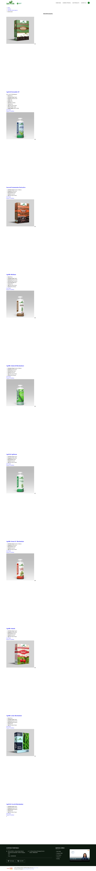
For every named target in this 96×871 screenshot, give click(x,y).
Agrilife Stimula (10, 628)
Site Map (58, 858)
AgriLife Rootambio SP (12, 92)
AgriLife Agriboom (11, 454)
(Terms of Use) (35, 867)
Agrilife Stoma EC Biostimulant (15, 541)
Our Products (75, 2)
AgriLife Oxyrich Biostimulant (14, 804)
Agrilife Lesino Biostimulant (14, 715)
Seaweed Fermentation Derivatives (15, 187)
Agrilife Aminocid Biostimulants (15, 366)
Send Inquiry (8, 109)
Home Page (58, 2)
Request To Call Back (10, 111)
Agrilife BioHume (11, 274)
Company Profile (67, 2)
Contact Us (83, 2)
